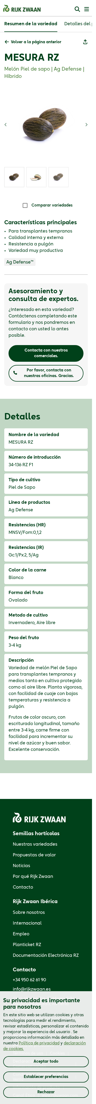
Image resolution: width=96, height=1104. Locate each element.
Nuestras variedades (35, 844)
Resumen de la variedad (30, 24)
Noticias (21, 866)
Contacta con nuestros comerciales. (46, 353)
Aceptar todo (46, 1061)
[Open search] (77, 9)
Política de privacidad (39, 1043)
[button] (33, 42)
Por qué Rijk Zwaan (33, 876)
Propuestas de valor (34, 855)
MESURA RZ (31, 58)
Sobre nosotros (29, 912)
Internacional (27, 923)
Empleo (21, 934)
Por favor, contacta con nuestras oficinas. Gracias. (49, 373)
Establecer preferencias (46, 1077)
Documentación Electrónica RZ (46, 955)
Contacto (23, 887)
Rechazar (46, 1092)
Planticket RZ (27, 945)
